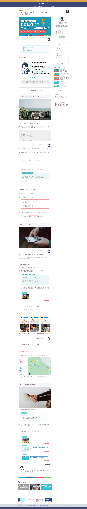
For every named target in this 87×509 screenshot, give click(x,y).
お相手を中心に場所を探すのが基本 (61, 100)
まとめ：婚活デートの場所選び (60, 106)
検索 (55, 9)
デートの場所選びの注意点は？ (29, 48)
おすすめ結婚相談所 (62, 55)
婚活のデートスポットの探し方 (60, 102)
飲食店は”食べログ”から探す (60, 103)
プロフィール (62, 36)
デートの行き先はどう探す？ (29, 50)
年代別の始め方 (63, 48)
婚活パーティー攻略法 (63, 63)
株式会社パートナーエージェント (28, 140)
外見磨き (63, 58)
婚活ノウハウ (47, 6)
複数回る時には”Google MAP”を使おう (62, 105)
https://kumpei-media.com (27, 473)
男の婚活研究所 (43, 3)
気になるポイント (63, 47)
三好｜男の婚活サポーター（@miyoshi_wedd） (36, 77)
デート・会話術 (21, 10)
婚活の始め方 (40, 6)
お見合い (63, 52)
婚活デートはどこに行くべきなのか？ (61, 96)
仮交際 (63, 53)
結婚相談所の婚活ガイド (62, 50)
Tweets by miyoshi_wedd (58, 90)
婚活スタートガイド (63, 46)
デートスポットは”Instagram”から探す (62, 104)
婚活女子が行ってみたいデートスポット (62, 97)
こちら (42, 82)
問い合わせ (52, 6)
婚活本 (63, 62)
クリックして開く (39, 90)
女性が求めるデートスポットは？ (30, 47)
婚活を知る (34, 6)
